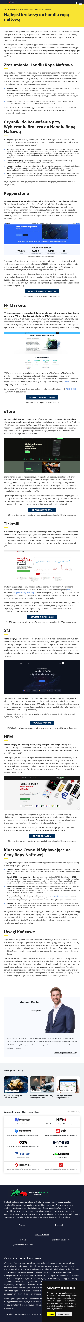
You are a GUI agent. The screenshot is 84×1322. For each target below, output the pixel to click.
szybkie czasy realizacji (24, 592)
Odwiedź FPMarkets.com (42, 397)
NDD (69, 589)
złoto (67, 381)
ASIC (68, 389)
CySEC (73, 389)
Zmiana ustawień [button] (64, 1314)
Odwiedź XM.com (42, 723)
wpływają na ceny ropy (60, 896)
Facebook (59, 1225)
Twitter (22, 1225)
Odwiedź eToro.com (42, 510)
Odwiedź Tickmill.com (42, 617)
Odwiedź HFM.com (42, 836)
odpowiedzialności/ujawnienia (28, 1294)
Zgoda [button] (51, 1314)
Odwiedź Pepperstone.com (42, 291)
